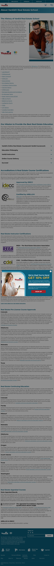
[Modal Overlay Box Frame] (27, 283)
